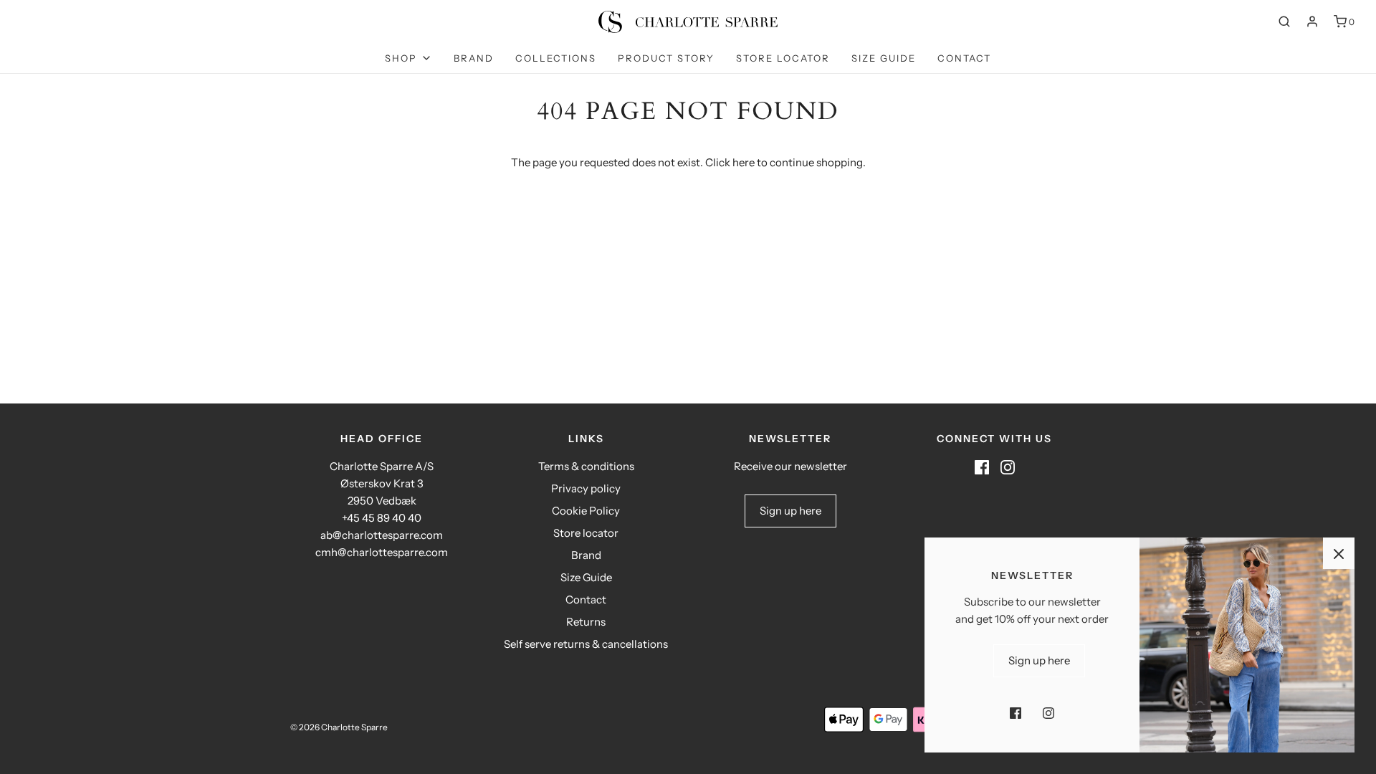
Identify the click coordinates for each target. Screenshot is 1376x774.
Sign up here (790, 510)
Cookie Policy (586, 510)
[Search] (1284, 21)
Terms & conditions (586, 466)
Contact (964, 58)
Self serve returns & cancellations (586, 644)
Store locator (783, 58)
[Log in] (1312, 21)
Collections (555, 58)
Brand (474, 58)
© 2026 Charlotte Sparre (339, 727)
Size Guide (883, 58)
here (743, 162)
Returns (586, 622)
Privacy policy (586, 488)
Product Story (666, 58)
